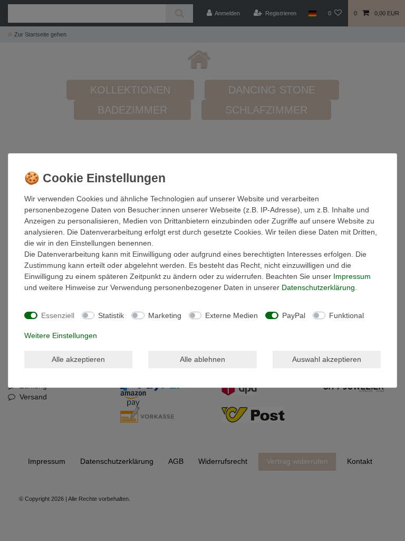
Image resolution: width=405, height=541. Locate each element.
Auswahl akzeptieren (326, 359)
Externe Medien (231, 315)
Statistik (111, 315)
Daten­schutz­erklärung (318, 287)
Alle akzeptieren (78, 359)
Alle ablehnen (202, 359)
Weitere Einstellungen (60, 335)
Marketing (164, 315)
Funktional (346, 315)
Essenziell (57, 315)
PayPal (293, 315)
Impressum (352, 276)
